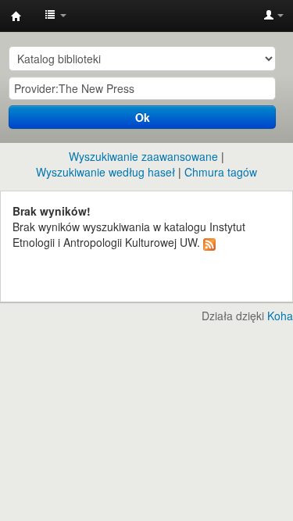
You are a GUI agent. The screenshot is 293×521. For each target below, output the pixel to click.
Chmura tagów (220, 172)
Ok (142, 117)
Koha (280, 315)
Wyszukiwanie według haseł (105, 172)
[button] (55, 15)
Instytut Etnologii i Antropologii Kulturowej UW (16, 16)
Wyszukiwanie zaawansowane (143, 156)
